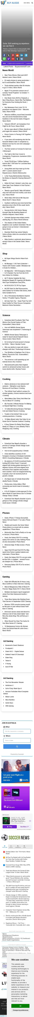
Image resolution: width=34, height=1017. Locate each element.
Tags (24, 847)
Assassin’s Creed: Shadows (14, 645)
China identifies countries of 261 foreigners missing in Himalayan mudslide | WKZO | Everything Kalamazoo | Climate (16, 456)
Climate (6, 438)
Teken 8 (8, 661)
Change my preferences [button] (20, 1010)
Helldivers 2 (9, 685)
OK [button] (20, 1006)
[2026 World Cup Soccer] (15, 841)
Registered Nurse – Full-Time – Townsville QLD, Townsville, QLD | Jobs (18, 924)
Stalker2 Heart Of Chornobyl (14, 654)
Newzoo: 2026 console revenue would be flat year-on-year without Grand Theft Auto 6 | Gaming (16, 607)
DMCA (2, 1003)
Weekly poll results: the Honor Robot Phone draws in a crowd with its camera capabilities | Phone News (15, 527)
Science (6, 315)
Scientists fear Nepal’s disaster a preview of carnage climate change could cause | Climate (15, 446)
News (5, 934)
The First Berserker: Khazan (14, 682)
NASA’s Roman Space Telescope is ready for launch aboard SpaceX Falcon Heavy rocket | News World (15, 337)
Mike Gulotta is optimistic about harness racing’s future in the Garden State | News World (16, 241)
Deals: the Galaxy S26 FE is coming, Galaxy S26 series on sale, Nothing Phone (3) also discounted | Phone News (16, 540)
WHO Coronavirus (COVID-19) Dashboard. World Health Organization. (16, 939)
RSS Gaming (4, 1005)
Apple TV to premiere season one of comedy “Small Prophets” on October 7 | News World (15, 93)
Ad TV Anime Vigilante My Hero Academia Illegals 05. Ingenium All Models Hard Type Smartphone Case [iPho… (16, 280)
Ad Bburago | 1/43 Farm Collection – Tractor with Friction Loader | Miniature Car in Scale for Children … (16, 266)
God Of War (9, 667)
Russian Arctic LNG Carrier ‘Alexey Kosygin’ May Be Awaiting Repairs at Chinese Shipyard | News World (14, 212)
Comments (18, 847)
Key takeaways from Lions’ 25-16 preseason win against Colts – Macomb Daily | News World (15, 109)
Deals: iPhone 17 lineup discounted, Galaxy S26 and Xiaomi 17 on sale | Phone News (16, 520)
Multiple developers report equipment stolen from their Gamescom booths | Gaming (16, 594)
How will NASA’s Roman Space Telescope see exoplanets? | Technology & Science (16, 330)
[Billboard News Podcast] (15, 810)
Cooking (6, 379)
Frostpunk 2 (9, 648)
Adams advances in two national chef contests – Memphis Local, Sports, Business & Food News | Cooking (15, 386)
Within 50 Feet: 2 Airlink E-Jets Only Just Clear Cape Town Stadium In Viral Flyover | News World (16, 185)
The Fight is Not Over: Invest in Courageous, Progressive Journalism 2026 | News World (17, 156)
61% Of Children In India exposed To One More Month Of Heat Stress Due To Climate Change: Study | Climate (17, 493)
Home (4, 1001)
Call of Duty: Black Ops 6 (13, 688)
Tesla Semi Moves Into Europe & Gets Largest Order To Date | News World (17, 871)
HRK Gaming (9, 706)
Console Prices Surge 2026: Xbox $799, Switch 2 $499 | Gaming (18, 866)
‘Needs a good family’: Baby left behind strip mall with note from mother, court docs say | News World (16, 193)
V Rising (8, 664)
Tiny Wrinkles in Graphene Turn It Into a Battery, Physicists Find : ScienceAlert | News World (16, 354)
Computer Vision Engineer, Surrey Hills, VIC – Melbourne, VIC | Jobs (18, 911)
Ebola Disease (7, 937)
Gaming (6, 577)
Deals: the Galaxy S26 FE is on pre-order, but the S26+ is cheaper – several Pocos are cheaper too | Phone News (16, 559)
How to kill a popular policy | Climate (17, 451)
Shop (4, 253)
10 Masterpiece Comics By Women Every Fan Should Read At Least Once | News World (15, 628)
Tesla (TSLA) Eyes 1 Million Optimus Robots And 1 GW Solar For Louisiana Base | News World (16, 163)
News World (8, 70)
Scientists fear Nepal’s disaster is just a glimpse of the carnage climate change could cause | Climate (16, 501)
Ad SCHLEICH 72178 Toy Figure (15, 285)
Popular (4, 847)
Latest (11, 847)
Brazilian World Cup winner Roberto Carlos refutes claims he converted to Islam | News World (16, 234)
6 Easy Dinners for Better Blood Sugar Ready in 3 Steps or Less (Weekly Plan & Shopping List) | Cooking (16, 427)
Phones (6, 513)
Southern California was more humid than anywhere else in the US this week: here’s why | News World (16, 205)
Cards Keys (9, 703)
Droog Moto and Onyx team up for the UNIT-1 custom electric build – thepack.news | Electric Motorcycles (15, 171)
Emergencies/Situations (11, 935)
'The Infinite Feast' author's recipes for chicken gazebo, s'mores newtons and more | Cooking (16, 393)
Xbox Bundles (10, 700)
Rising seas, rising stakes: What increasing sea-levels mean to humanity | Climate (15, 486)
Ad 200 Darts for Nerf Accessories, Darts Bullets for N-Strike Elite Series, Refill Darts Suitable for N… (16, 291)
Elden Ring (8, 657)
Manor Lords (9, 697)
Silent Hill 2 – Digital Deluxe (14, 651)
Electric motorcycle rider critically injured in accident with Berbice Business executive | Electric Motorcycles (18, 917)
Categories (6, 967)
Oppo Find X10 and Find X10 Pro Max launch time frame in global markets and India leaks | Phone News (15, 552)
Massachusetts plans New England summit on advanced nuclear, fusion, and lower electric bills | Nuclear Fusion (15, 367)
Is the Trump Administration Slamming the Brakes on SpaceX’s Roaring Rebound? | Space (16, 178)
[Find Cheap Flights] (15, 783)
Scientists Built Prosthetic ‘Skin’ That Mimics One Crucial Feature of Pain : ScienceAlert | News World (15, 322)
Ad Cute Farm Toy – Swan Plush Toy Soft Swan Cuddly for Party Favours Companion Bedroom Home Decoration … (17, 303)
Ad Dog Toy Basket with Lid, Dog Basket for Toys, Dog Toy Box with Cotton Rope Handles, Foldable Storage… (18, 859)
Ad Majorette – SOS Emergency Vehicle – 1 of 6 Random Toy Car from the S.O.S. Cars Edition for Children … (16, 273)
